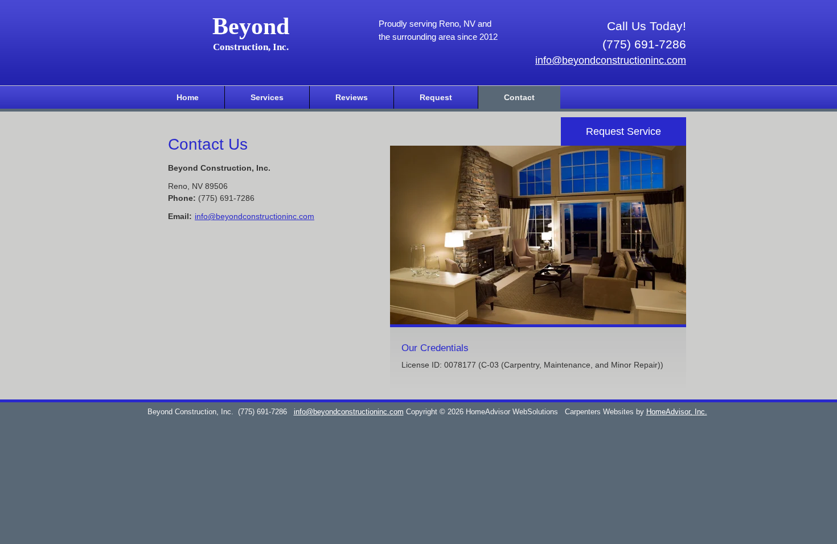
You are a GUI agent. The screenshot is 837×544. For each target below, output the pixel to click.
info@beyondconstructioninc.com (610, 60)
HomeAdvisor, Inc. (676, 412)
